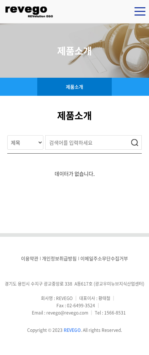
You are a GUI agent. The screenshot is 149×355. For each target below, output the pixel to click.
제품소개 (74, 86)
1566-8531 (115, 312)
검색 (134, 142)
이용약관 (29, 258)
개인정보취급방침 (59, 258)
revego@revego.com (67, 312)
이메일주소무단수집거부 (104, 258)
